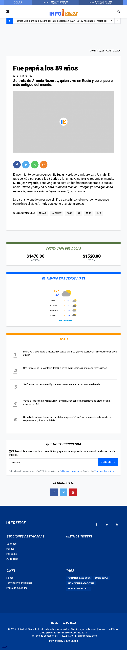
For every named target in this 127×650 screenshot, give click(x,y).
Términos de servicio (104, 471)
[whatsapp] (35, 164)
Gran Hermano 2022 (78, 588)
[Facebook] (54, 492)
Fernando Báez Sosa (79, 578)
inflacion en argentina (81, 583)
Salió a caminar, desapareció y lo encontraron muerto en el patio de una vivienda (61, 384)
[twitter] (26, 164)
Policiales (11, 553)
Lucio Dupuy (101, 578)
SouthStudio (71, 640)
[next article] (112, 21)
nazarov (57, 213)
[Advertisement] (63, 36)
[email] (43, 164)
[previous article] (118, 21)
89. (79, 213)
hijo (99, 213)
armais (42, 213)
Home (9, 577)
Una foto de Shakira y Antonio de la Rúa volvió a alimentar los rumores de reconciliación (65, 368)
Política (10, 548)
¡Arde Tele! (12, 558)
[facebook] (17, 164)
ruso (69, 213)
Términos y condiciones (19, 582)
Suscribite (108, 462)
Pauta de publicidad (16, 587)
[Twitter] (63, 492)
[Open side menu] (7, 11)
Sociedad (11, 543)
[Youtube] (73, 492)
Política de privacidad (69, 471)
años (88, 213)
